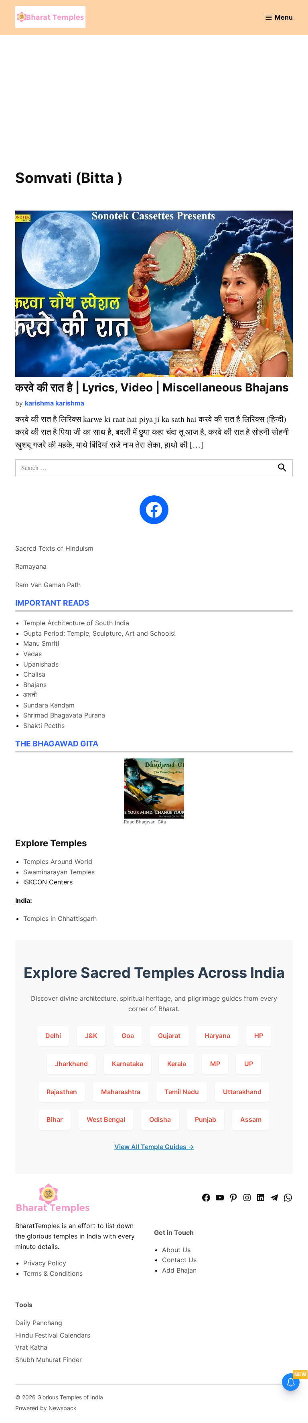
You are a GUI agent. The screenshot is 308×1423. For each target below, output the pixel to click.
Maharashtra (120, 1092)
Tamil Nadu (181, 1092)
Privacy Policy (44, 1263)
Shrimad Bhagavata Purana (64, 715)
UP (248, 1064)
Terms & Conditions (53, 1273)
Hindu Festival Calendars (52, 1335)
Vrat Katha (31, 1347)
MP (215, 1064)
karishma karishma (54, 403)
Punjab (205, 1119)
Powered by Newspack (46, 1408)
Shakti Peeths (44, 726)
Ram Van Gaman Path (48, 585)
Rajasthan (62, 1092)
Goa (128, 1036)
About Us (176, 1250)
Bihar (55, 1119)
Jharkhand (71, 1064)
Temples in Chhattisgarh (60, 918)
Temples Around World (57, 861)
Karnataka (127, 1064)
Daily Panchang (38, 1323)
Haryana (217, 1036)
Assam (250, 1119)
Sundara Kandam (49, 705)
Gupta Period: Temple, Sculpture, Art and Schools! (99, 633)
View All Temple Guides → (154, 1147)
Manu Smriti (41, 643)
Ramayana (31, 566)
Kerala (176, 1064)
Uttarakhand (242, 1092)
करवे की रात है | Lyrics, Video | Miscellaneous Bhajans (152, 387)
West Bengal (106, 1119)
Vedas (32, 654)
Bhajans (35, 685)
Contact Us (179, 1260)
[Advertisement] (154, 107)
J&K (91, 1036)
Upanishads (41, 664)
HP (258, 1036)
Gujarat (169, 1036)
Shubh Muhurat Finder (48, 1360)
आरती (30, 695)
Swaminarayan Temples (59, 872)
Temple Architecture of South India (76, 623)
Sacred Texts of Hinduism (54, 548)
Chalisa (34, 674)
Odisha (160, 1119)
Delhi (53, 1036)
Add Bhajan (179, 1270)
